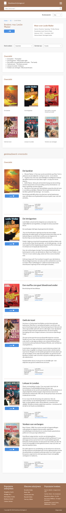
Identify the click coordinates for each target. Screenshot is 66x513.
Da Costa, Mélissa (49, 498)
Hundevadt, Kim (29, 494)
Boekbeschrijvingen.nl (16, 3)
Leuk (10, 196)
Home (5, 20)
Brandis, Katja (28, 490)
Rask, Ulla (27, 492)
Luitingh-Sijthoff (38, 209)
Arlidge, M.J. (7, 494)
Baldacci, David (8, 499)
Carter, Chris (48, 494)
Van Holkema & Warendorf (41, 417)
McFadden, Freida (9, 496)
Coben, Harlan (8, 501)
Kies (55, 15)
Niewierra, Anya (49, 496)
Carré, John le (48, 490)
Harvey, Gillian (28, 499)
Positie (46, 46)
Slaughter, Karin (9, 492)
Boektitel (18, 46)
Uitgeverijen (58, 510)
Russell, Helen (28, 497)
